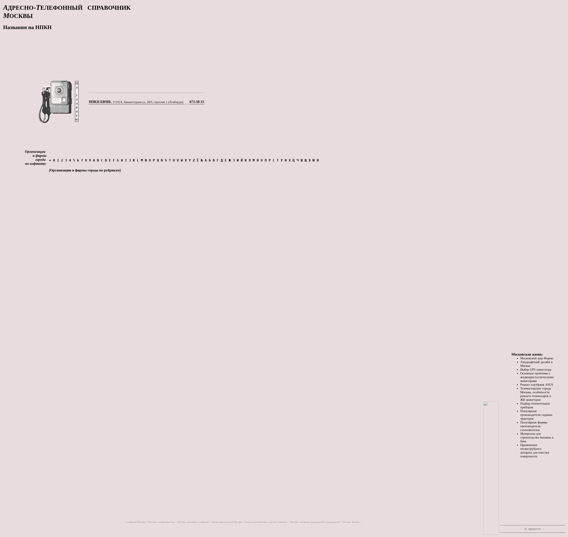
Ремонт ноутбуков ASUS (536, 384)
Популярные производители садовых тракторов (536, 414)
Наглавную (76, 101)
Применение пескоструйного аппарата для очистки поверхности (534, 450)
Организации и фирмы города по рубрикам (85, 170)
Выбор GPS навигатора (535, 369)
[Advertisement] (203, 34)
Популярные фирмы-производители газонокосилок (534, 426)
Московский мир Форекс (537, 358)
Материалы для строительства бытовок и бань (537, 437)
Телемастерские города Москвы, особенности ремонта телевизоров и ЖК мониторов (535, 394)
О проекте (533, 529)
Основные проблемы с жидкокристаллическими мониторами (537, 377)
